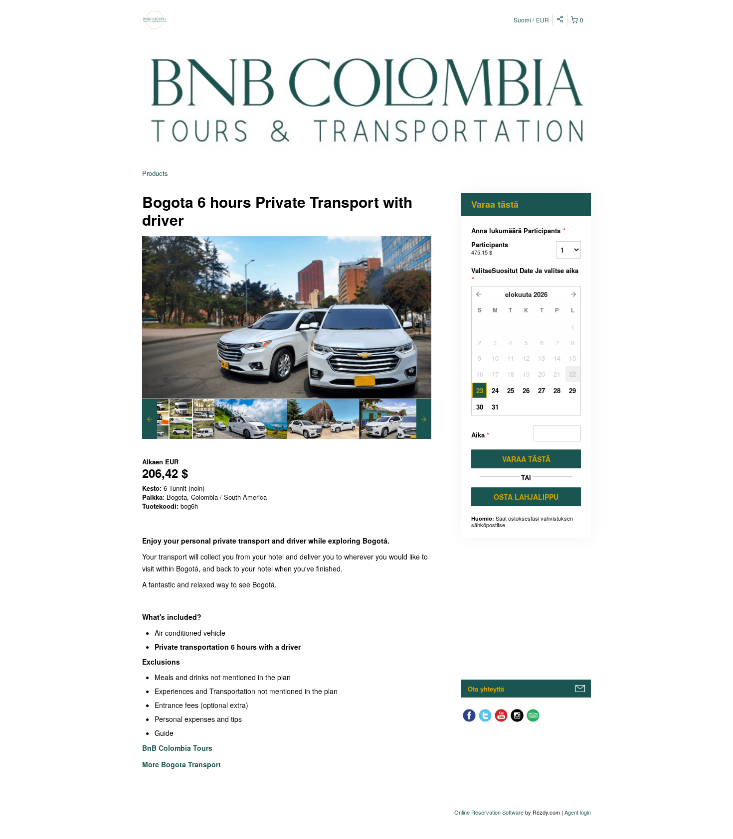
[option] (178, 419)
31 (495, 407)
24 (495, 390)
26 (526, 390)
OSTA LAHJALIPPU (526, 497)
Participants (489, 248)
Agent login (577, 812)
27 (541, 390)
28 (556, 390)
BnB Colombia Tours (178, 748)
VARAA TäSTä (526, 459)
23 (479, 390)
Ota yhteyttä (486, 689)
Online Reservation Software (489, 812)
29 (572, 390)
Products (155, 173)
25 (510, 390)
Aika (480, 434)
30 (479, 407)
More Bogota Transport (181, 764)
